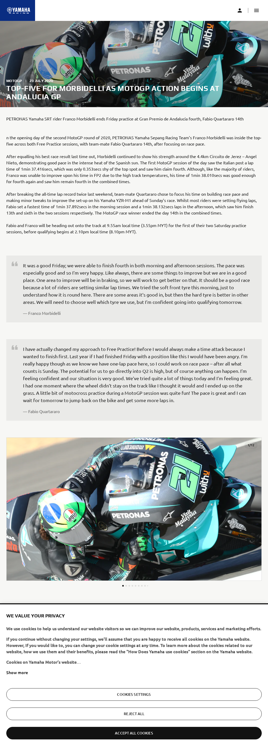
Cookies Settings (134, 694)
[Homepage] (18, 10)
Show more (17, 672)
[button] (256, 10)
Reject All (134, 713)
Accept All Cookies (134, 733)
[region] (134, 678)
